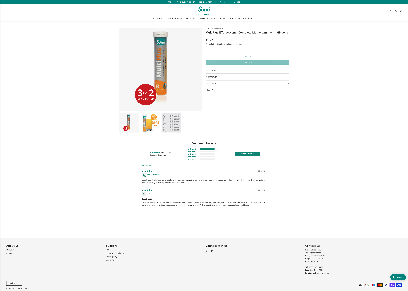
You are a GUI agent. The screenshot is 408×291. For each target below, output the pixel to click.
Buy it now (247, 62)
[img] (147, 171)
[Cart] (400, 10)
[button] (192, 149)
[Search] (391, 10)
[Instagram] (211, 250)
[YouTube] (217, 250)
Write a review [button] (247, 154)
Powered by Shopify (23, 288)
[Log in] (396, 10)
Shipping (220, 44)
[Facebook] (206, 250)
